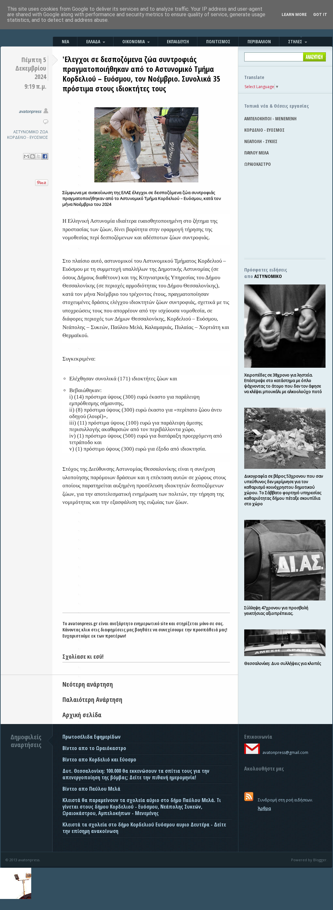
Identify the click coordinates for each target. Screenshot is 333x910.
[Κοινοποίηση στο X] (38, 156)
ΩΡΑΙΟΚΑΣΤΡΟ (257, 164)
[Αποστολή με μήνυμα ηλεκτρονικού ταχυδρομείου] (26, 156)
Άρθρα (264, 808)
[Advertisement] (146, 563)
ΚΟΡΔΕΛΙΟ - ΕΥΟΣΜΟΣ (27, 137)
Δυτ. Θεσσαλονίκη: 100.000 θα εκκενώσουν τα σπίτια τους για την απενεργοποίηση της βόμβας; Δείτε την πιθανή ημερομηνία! (135, 774)
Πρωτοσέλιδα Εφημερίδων (91, 736)
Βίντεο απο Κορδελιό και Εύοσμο (99, 759)
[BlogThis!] (32, 156)
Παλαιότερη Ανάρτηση (92, 699)
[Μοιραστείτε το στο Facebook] (45, 156)
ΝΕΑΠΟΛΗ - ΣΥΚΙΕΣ (260, 141)
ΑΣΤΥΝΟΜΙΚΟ (26, 132)
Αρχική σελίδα (81, 714)
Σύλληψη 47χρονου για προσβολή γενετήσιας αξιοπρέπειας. (276, 610)
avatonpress (30, 111)
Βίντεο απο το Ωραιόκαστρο (94, 748)
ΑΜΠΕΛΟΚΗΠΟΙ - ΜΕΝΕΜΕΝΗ (270, 118)
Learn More (294, 14)
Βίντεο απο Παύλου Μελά (91, 788)
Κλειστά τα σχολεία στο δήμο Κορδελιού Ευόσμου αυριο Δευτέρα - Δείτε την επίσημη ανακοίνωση (144, 828)
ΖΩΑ (44, 132)
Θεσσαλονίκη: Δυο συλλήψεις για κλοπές (282, 663)
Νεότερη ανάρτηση (87, 684)
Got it (320, 14)
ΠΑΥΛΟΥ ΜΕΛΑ (256, 153)
